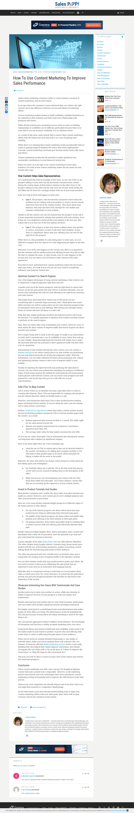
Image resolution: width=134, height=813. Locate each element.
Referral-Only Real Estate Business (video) (113, 151)
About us (90, 808)
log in (19, 766)
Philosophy (72, 808)
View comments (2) (39, 707)
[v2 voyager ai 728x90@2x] (51, 749)
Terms (44, 808)
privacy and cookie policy (117, 810)
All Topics (100, 41)
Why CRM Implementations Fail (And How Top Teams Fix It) (114, 117)
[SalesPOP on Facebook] (109, 807)
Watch (13, 13)
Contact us (82, 808)
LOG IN (121, 13)
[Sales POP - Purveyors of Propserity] (67, 5)
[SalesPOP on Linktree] (100, 807)
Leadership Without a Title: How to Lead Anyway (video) (114, 107)
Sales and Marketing (25, 72)
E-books (34, 13)
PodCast (100, 70)
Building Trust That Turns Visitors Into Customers (113, 97)
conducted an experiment (36, 410)
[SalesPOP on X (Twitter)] (104, 807)
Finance (99, 58)
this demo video (51, 541)
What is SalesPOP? (61, 808)
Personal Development (104, 67)
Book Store (56, 13)
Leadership (100, 64)
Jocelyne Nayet (56, 72)
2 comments (20, 90)
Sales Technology (102, 84)
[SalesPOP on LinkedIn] (27, 736)
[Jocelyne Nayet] (18, 721)
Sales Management (103, 76)
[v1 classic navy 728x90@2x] (67, 25)
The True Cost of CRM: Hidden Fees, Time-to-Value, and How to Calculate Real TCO (114, 129)
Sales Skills (100, 81)
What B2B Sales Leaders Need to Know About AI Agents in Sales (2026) (112, 141)
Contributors (44, 13)
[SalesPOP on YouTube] (118, 807)
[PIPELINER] (78, 13)
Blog (15, 72)
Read (19, 13)
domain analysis (25, 352)
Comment (23, 707)
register (25, 766)
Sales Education (68, 13)
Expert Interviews (110, 110)
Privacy (50, 808)
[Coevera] (18, 808)
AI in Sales (100, 44)
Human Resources (103, 61)
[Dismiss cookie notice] (127, 810)
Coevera (99, 50)
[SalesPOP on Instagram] (123, 807)
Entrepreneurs (101, 56)
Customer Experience (104, 53)
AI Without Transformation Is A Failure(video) (114, 160)
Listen (26, 13)
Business (100, 47)
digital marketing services (54, 644)
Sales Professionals (103, 78)
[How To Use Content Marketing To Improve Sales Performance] (51, 51)
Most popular (110, 91)
